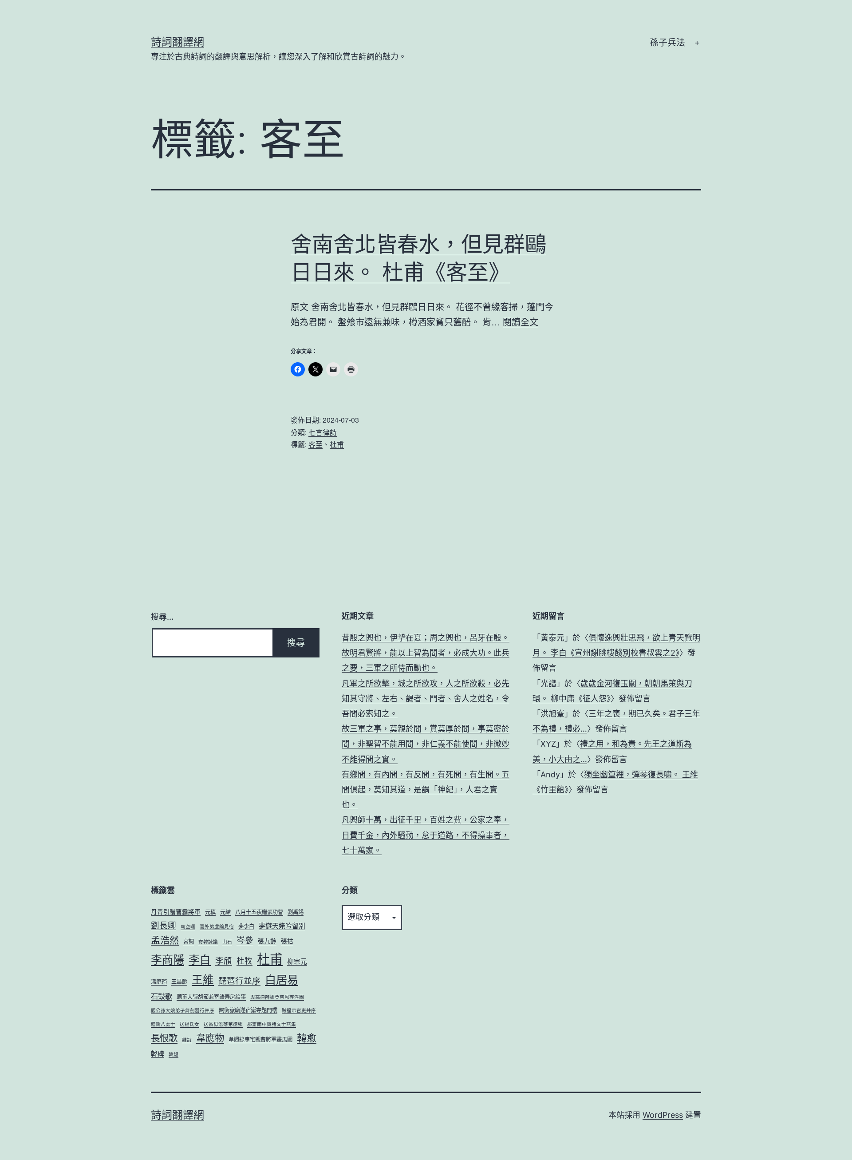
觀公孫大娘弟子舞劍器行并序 (182, 1011)
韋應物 (210, 1038)
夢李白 (246, 926)
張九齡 (267, 941)
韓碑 (157, 1054)
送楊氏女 (189, 1024)
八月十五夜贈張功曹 (259, 912)
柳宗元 (297, 962)
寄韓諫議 (208, 942)
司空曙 (188, 927)
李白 (200, 959)
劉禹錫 (296, 912)
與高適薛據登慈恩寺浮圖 (277, 997)
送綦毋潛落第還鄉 (223, 1024)
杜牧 (244, 961)
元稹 (210, 912)
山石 (227, 942)
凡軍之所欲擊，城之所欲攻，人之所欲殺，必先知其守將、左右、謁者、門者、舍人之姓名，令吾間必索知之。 (425, 698)
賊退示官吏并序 (299, 1011)
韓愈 (306, 1038)
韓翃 (173, 1054)
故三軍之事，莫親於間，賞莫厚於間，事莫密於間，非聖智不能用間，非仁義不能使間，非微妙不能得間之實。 (425, 744)
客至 (315, 444)
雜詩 (187, 1040)
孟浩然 (165, 940)
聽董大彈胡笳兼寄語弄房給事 (211, 997)
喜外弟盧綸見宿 (217, 927)
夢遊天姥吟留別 (282, 926)
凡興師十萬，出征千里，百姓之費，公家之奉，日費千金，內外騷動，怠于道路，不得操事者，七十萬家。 (425, 835)
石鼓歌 (161, 996)
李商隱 (167, 959)
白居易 (281, 979)
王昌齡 (179, 981)
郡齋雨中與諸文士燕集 (271, 1024)
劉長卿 (163, 925)
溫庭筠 (159, 981)
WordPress (663, 1115)
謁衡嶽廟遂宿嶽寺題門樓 (248, 1010)
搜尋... (162, 617)
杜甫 (337, 444)
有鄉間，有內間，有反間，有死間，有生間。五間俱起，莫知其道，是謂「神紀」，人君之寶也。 (425, 789)
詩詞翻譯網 (177, 42)
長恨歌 (164, 1038)
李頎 (223, 961)
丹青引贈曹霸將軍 (176, 911)
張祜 (287, 941)
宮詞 (188, 941)
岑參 (245, 940)
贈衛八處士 (163, 1024)
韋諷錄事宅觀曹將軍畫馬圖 (260, 1039)
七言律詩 (322, 432)
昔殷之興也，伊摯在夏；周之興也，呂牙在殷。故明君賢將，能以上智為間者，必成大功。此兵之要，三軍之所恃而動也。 (425, 653)
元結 (225, 912)
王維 (203, 979)
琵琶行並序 (239, 981)
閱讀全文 (520, 321)
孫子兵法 (667, 42)
